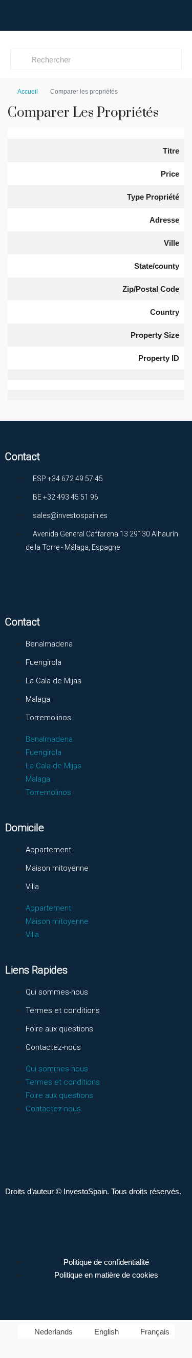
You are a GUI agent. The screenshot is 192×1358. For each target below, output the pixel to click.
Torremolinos (48, 717)
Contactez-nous (53, 1047)
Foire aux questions (59, 1028)
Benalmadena (49, 644)
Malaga (38, 699)
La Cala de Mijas (53, 680)
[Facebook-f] (18, 585)
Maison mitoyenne (57, 868)
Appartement (48, 849)
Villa (32, 886)
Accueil (27, 91)
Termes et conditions (63, 1010)
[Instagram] (56, 585)
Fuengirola (43, 662)
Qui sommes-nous (57, 992)
